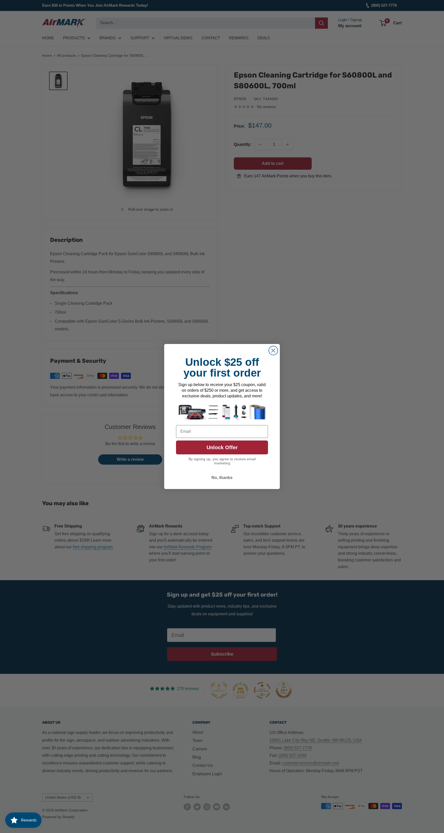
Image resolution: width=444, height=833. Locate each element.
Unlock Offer (222, 447)
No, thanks (222, 477)
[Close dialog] (273, 350)
